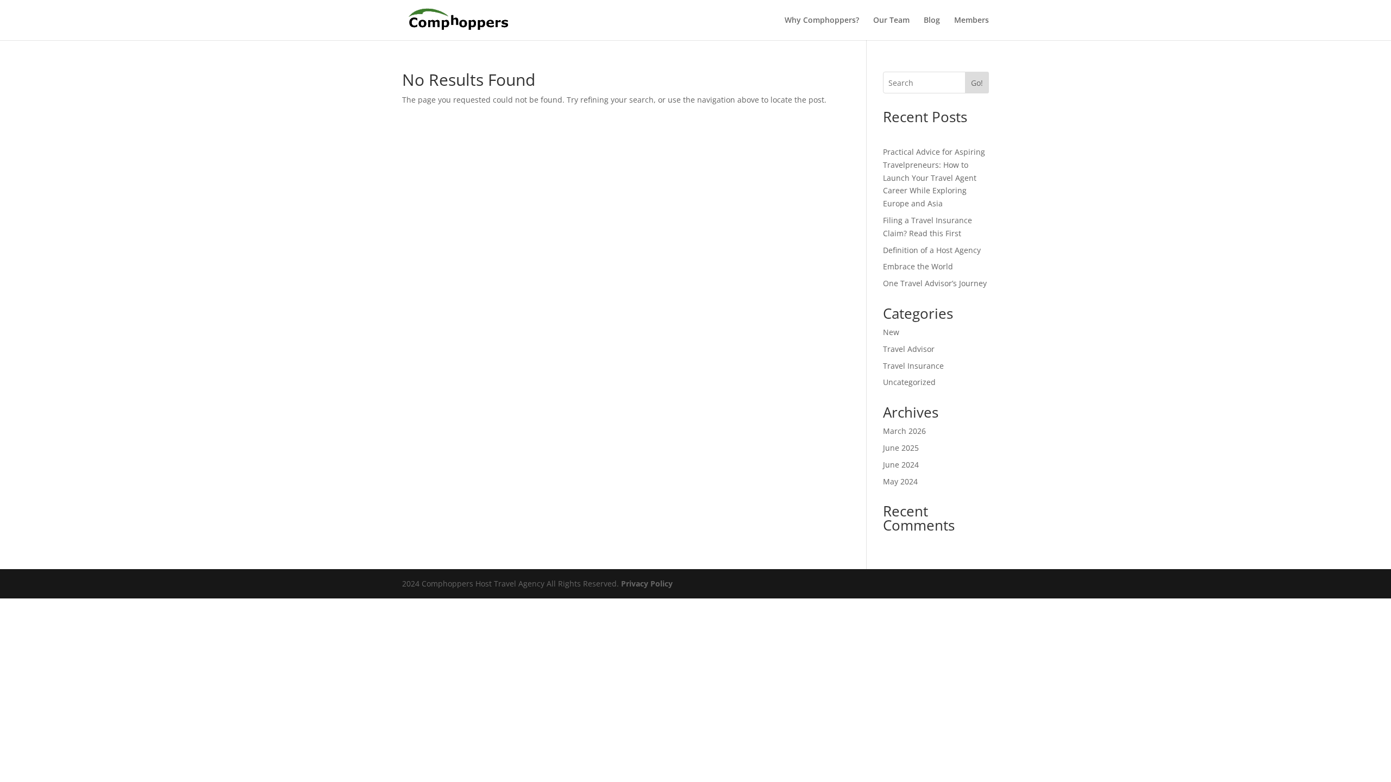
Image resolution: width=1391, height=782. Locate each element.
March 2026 (904, 431)
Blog (932, 20)
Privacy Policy (647, 583)
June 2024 (901, 464)
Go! (977, 83)
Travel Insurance (913, 366)
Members (971, 20)
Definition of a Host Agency (932, 250)
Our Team (891, 20)
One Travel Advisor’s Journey (935, 283)
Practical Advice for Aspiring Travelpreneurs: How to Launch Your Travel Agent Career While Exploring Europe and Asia (934, 178)
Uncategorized (909, 382)
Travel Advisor (909, 349)
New (891, 332)
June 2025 (901, 448)
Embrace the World (918, 266)
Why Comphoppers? (822, 20)
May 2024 (900, 481)
